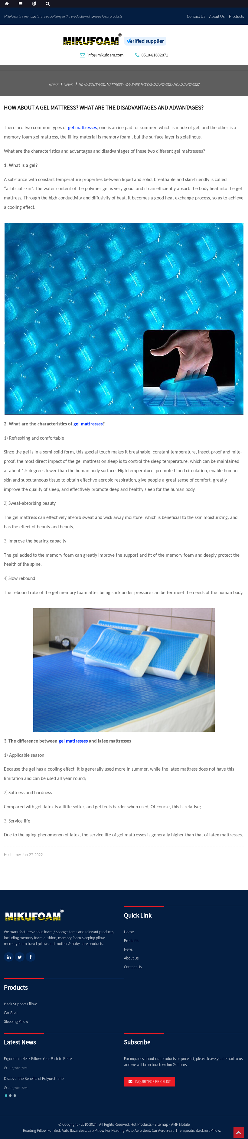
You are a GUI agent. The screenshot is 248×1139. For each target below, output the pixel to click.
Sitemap (161, 1124)
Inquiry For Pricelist (153, 1081)
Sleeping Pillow (16, 1021)
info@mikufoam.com (105, 55)
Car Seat (11, 1012)
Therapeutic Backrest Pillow (197, 1130)
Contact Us (196, 16)
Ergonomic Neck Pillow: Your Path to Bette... (39, 1058)
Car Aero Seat (163, 1130)
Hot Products (141, 1124)
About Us (217, 16)
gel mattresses (82, 128)
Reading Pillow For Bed (41, 1130)
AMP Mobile (180, 1124)
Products (236, 16)
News (68, 84)
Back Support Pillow (20, 1004)
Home (53, 84)
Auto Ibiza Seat (74, 1130)
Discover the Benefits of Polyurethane (34, 1078)
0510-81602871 (155, 55)
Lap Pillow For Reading (106, 1130)
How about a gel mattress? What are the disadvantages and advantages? (138, 84)
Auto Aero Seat (138, 1130)
